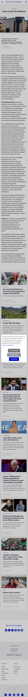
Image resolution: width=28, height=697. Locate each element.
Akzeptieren (14, 359)
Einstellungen (14, 355)
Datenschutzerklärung (7, 345)
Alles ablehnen (14, 350)
